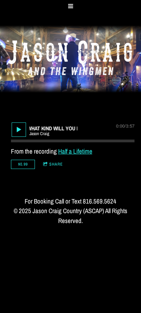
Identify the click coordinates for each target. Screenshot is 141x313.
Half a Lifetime (75, 151)
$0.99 (23, 164)
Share (56, 164)
